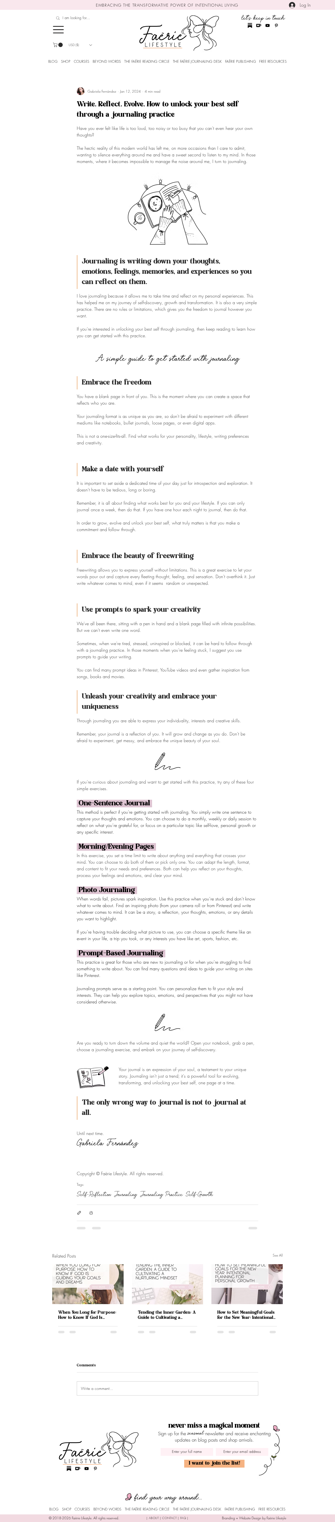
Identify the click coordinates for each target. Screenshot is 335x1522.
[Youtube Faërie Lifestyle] (267, 25)
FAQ (183, 1518)
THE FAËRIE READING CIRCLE (147, 61)
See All (278, 1255)
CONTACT (169, 1518)
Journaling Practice (161, 1195)
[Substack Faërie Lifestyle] (249, 25)
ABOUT (154, 1518)
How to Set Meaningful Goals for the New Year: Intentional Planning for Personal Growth (246, 1315)
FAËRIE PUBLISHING (240, 61)
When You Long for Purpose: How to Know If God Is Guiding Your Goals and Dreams (87, 1315)
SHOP (66, 61)
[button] (58, 29)
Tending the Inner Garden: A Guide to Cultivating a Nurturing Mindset (167, 1315)
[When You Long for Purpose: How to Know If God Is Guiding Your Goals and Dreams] (88, 1284)
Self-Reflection (94, 1195)
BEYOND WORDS (107, 61)
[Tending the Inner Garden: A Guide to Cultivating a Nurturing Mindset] (167, 1284)
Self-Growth (199, 1195)
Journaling (125, 1195)
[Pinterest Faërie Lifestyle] (276, 25)
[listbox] (80, 45)
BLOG (53, 61)
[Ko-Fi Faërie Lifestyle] (258, 25)
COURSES (82, 61)
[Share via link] (79, 1212)
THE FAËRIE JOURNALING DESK (197, 61)
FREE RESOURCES (273, 61)
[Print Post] (91, 1212)
